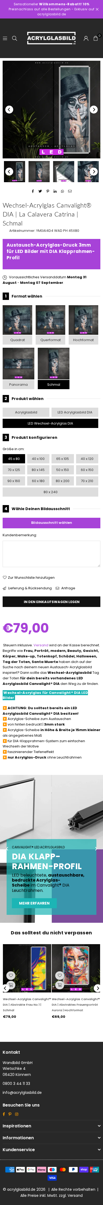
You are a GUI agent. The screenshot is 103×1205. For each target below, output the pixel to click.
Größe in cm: (14, 448)
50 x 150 (62, 469)
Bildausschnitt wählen (51, 522)
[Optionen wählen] (10, 985)
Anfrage (67, 588)
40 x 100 (38, 458)
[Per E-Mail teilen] (70, 191)
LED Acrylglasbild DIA (75, 412)
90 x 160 (13, 480)
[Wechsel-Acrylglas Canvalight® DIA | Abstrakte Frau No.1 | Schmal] (27, 968)
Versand (41, 645)
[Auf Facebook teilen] (33, 191)
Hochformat (83, 339)
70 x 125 (14, 469)
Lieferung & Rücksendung (29, 588)
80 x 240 (51, 492)
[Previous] (9, 110)
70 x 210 (87, 480)
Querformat (50, 339)
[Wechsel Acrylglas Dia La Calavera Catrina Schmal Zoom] (88, 171)
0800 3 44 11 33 (16, 1083)
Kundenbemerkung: (20, 535)
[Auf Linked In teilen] (55, 191)
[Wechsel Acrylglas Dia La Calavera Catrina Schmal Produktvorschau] (14, 171)
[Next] (94, 110)
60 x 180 (38, 480)
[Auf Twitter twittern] (41, 191)
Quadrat (17, 339)
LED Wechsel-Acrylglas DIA (50, 423)
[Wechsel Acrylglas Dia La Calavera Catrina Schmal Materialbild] (63, 171)
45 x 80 (14, 458)
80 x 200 (62, 480)
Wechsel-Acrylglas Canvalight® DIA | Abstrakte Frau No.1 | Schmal (27, 1004)
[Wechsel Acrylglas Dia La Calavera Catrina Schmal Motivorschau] (39, 171)
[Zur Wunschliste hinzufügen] (10, 975)
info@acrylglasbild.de (22, 1092)
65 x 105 (62, 458)
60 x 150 (87, 469)
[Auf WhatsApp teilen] (63, 191)
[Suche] (14, 38)
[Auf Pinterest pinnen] (48, 191)
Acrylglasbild (26, 412)
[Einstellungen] (86, 38)
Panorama (18, 384)
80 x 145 (38, 469)
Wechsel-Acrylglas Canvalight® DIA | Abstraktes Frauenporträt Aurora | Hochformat (76, 1004)
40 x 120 (87, 458)
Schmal (53, 384)
